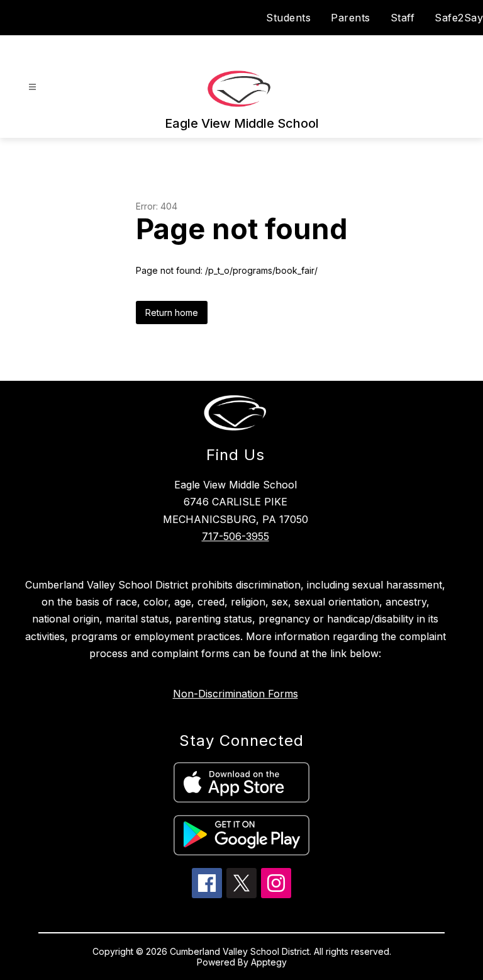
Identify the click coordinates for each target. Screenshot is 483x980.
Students (288, 17)
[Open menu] (32, 87)
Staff (403, 17)
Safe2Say (459, 17)
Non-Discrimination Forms (235, 693)
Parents (350, 17)
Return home (171, 312)
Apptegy (269, 962)
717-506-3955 (235, 536)
